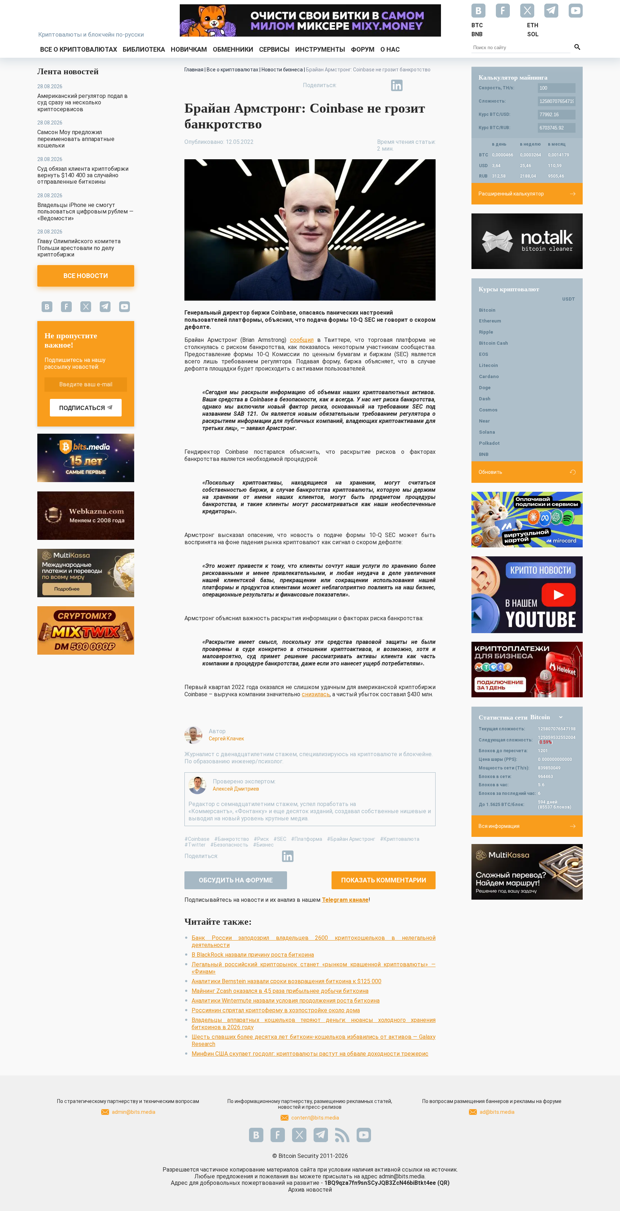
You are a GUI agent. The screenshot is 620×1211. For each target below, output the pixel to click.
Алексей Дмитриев (236, 789)
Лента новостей (68, 71)
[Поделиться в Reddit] (430, 85)
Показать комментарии (383, 880)
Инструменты (320, 49)
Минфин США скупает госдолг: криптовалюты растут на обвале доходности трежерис (310, 1053)
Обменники (233, 49)
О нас (390, 49)
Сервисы (274, 49)
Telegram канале (345, 899)
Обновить (490, 472)
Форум (363, 49)
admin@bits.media (133, 1112)
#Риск (261, 839)
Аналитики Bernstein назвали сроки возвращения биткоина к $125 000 (286, 981)
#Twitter (195, 845)
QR (443, 1182)
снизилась (316, 694)
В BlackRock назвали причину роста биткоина (253, 954)
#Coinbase (197, 839)
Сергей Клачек (226, 738)
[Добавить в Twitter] (364, 85)
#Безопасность (229, 845)
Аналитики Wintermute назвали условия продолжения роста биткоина (286, 1000)
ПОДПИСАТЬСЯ (82, 408)
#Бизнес (263, 845)
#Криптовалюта (399, 839)
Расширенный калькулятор (511, 194)
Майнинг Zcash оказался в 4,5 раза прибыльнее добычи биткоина (280, 991)
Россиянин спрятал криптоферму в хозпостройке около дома (276, 1010)
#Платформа (306, 839)
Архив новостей (310, 1189)
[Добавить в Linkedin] (397, 85)
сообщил (302, 339)
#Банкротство (231, 839)
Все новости (86, 275)
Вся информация (499, 826)
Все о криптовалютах (78, 49)
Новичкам (189, 49)
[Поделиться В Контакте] (413, 85)
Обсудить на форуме (236, 880)
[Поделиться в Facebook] (347, 85)
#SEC (279, 839)
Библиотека (144, 49)
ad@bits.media (497, 1112)
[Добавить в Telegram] (380, 85)
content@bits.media (315, 1118)
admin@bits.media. (402, 1176)
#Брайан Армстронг (351, 839)
